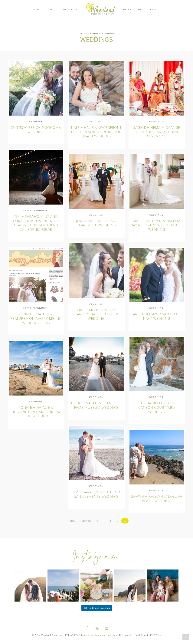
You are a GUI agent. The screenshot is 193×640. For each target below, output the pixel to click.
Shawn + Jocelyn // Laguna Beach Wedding (156, 498)
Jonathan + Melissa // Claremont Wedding (96, 222)
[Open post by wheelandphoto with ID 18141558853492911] (96, 585)
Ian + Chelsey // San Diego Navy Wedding (157, 316)
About (52, 9)
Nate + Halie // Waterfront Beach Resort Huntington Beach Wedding (96, 131)
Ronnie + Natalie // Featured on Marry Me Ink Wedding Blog (36, 318)
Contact (156, 9)
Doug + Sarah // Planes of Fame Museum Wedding (96, 405)
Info (140, 9)
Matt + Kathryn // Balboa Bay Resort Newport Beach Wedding (156, 225)
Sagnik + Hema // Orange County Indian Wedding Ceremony (156, 131)
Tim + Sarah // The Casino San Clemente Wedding (96, 494)
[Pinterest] (96, 628)
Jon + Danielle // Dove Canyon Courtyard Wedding (157, 407)
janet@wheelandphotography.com (99, 635)
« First (71, 520)
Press (27, 210)
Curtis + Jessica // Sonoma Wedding (36, 129)
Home (37, 9)
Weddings (35, 121)
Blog (127, 9)
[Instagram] (106, 628)
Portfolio (71, 9)
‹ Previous (85, 520)
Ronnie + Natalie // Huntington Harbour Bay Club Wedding (36, 411)
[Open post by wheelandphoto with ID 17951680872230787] (162, 585)
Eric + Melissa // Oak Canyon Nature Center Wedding (96, 314)
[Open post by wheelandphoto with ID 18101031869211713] (130, 585)
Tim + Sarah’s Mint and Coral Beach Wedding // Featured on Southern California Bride (36, 223)
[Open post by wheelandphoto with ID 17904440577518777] (30, 585)
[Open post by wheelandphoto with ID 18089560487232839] (63, 585)
